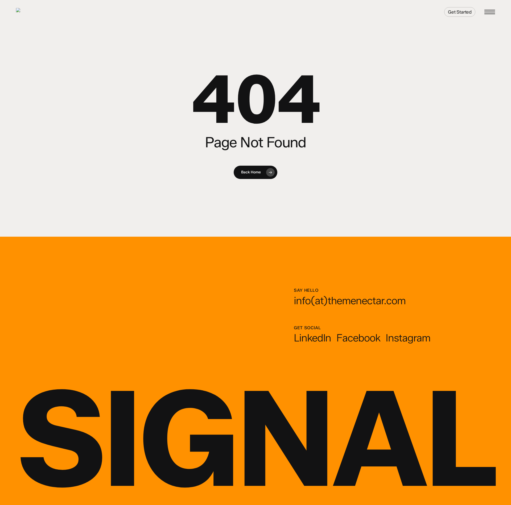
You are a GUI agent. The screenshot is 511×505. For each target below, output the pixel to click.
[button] (489, 12)
